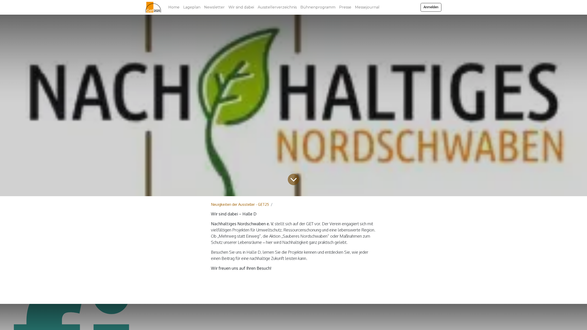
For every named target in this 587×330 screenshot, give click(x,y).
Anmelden (431, 7)
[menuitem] (173, 7)
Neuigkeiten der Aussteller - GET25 (240, 204)
